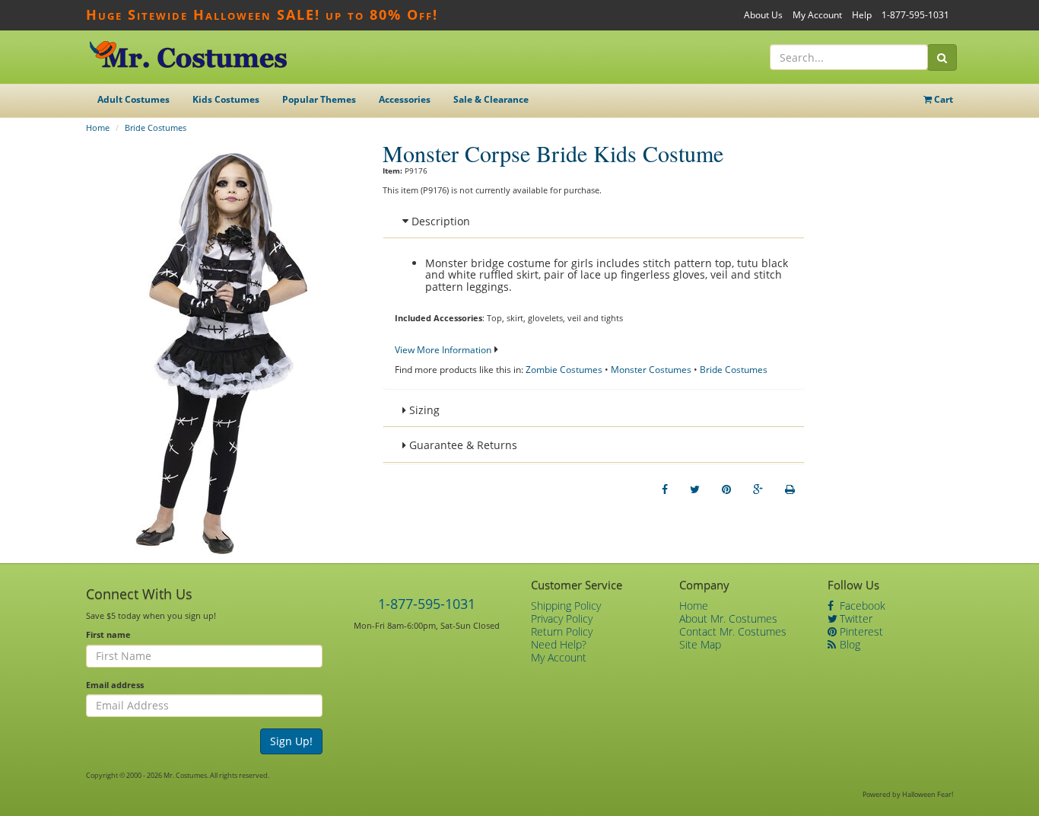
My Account (817, 14)
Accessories (405, 99)
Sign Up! (291, 741)
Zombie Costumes (564, 369)
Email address (115, 684)
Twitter (854, 618)
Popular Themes (319, 99)
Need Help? (558, 644)
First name (108, 634)
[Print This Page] (790, 489)
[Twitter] (695, 489)
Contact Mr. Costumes (732, 631)
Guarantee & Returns (461, 445)
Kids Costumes (225, 99)
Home (98, 127)
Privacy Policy (562, 618)
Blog (848, 644)
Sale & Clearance (491, 99)
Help (862, 14)
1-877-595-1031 (915, 14)
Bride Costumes (155, 127)
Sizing (423, 410)
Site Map (700, 644)
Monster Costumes (651, 369)
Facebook (861, 605)
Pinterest (860, 631)
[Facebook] (665, 489)
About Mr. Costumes (728, 618)
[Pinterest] (726, 489)
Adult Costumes (133, 99)
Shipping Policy (566, 605)
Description (439, 221)
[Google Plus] (758, 489)
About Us (763, 14)
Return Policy (562, 631)
